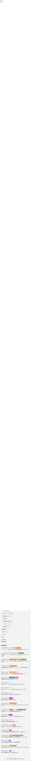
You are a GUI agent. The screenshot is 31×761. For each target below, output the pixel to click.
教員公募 (10, 714)
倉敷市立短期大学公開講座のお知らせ (8, 699)
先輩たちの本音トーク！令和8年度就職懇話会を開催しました (13, 673)
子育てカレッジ (5, 631)
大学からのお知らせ (19, 735)
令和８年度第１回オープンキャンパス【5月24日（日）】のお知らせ (14, 747)
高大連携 (5, 618)
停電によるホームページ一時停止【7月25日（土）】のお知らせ (14, 689)
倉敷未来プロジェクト (7, 616)
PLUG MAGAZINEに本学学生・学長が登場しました (11, 694)
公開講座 (11, 698)
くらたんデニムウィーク (8, 624)
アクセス (4, 634)
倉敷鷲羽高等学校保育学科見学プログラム (9, 679)
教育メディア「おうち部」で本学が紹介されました (11, 726)
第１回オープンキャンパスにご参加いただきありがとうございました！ (14, 705)
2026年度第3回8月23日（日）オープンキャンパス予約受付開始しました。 (15, 668)
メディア (11, 647)
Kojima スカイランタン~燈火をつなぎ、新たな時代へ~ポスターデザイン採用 (15, 655)
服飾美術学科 (21, 653)
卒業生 (15, 672)
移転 (3, 637)
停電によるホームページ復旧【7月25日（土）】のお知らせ (13, 684)
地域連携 (19, 647)
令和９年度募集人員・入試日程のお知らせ (9, 752)
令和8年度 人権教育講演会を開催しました (9, 721)
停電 (10, 682)
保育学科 (15, 647)
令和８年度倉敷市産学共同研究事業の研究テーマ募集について (13, 731)
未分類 (14, 725)
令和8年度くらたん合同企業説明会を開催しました (11, 711)
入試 (14, 735)
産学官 (24, 709)
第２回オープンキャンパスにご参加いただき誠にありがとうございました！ (15, 661)
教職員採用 (4, 629)
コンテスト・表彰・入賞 (8, 613)
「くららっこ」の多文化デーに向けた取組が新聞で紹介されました (14, 649)
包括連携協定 (12, 677)
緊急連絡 (4, 639)
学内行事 (18, 672)
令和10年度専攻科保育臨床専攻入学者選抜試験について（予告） (14, 737)
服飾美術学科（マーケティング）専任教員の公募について (13, 716)
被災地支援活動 (6, 610)
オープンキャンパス (13, 659)
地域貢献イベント (6, 626)
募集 (10, 730)
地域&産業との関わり (7, 621)
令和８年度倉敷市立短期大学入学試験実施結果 (10, 742)
